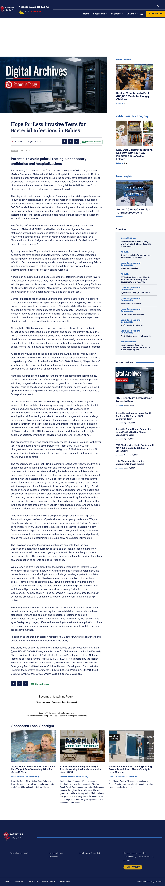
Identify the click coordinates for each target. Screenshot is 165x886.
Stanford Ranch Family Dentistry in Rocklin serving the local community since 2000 (80, 769)
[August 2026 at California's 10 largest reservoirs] (134, 193)
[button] (158, 6)
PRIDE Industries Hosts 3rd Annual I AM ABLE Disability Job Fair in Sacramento (135, 448)
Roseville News (128, 238)
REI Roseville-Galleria (131, 303)
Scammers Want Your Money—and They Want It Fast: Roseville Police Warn (136, 243)
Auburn (119, 103)
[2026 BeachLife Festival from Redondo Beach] (135, 380)
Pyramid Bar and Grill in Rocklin (135, 293)
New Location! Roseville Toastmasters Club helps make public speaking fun (135, 347)
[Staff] (13, 141)
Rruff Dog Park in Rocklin (132, 325)
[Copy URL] (76, 141)
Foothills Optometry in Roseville (136, 336)
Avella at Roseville (129, 268)
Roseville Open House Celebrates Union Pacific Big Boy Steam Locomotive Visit (133, 432)
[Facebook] (64, 141)
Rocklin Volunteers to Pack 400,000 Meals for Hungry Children (133, 96)
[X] (70, 141)
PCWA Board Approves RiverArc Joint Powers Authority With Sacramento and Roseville (136, 279)
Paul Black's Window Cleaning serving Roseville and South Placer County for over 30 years (130, 769)
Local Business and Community (131, 264)
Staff (20, 141)
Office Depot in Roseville (132, 314)
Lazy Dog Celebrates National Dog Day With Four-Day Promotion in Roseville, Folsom (134, 154)
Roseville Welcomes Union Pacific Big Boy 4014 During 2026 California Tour (134, 416)
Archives (119, 406)
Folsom (119, 163)
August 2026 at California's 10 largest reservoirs (133, 211)
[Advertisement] (82, 37)
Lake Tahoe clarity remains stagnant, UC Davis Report (130, 462)
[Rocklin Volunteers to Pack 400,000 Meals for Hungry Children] (134, 77)
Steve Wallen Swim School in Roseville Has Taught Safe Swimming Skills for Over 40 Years (33, 769)
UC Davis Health (25, 151)
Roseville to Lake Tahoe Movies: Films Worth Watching (136, 256)
